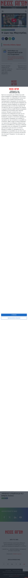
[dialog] (14, 289)
